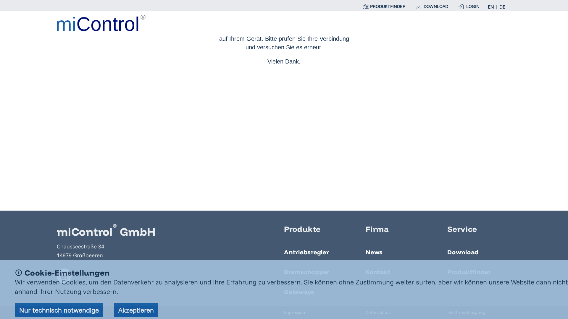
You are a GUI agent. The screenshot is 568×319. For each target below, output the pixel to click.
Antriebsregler (306, 252)
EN (491, 7)
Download (463, 252)
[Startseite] (101, 23)
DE (502, 7)
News (374, 252)
